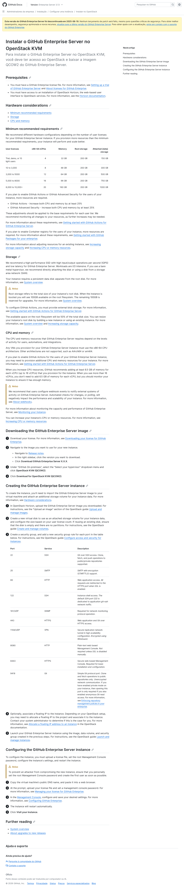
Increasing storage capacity (63, 323)
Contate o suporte (17, 865)
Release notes (36, 453)
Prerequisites (17, 77)
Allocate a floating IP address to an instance (53, 724)
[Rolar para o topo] (178, 888)
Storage (14, 116)
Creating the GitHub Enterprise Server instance (45, 486)
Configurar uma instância (61, 11)
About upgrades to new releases (28, 833)
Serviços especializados (78, 883)
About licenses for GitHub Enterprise (66, 88)
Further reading (19, 822)
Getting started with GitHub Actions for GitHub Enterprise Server (45, 311)
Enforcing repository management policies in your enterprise (90, 703)
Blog (94, 883)
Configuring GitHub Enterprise (45, 800)
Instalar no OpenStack (86, 11)
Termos (30, 883)
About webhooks (22, 401)
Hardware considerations (27, 105)
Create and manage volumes (32, 528)
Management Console (29, 797)
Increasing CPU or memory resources (50, 247)
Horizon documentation (92, 95)
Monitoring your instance (32, 412)
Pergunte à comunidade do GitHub (25, 861)
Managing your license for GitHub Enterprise (59, 791)
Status (53, 883)
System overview (33, 282)
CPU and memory (20, 120)
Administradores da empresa (20, 11)
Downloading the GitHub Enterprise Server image (47, 431)
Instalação (42, 11)
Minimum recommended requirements (30, 112)
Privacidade (41, 883)
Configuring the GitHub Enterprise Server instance (48, 750)
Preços (61, 883)
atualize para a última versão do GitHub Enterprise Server (84, 24)
